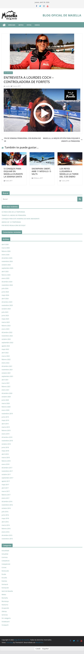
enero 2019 (5, 434)
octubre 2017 (6, 474)
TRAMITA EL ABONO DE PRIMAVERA (14, 215)
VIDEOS (37, 25)
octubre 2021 (6, 373)
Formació (5, 584)
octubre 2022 (6, 339)
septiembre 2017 (7, 478)
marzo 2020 (6, 403)
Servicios (5, 615)
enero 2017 (5, 498)
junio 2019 (5, 417)
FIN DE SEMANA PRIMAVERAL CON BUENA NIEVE (22, 139)
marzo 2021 (6, 383)
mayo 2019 (5, 420)
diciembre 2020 (7, 393)
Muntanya (5, 601)
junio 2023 (5, 315)
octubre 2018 (6, 444)
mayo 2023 (5, 319)
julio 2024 (5, 288)
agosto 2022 (6, 346)
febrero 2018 (6, 461)
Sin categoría (8, 72)
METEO (21, 25)
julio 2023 (5, 312)
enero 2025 (5, 278)
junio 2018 (5, 447)
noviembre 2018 (7, 441)
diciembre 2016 (7, 501)
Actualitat (5, 554)
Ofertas (4, 611)
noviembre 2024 (7, 285)
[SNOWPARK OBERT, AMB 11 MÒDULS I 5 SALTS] (42, 154)
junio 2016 (5, 515)
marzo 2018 (6, 457)
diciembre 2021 (7, 366)
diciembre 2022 (7, 332)
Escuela (4, 578)
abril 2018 (5, 454)
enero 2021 (5, 390)
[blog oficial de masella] (4, 25)
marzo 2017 (6, 491)
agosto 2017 (6, 481)
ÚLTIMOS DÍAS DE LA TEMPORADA (13, 212)
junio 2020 (5, 400)
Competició (5, 561)
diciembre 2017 (7, 468)
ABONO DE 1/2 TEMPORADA (11, 222)
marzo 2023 (6, 322)
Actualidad (5, 551)
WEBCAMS (11, 25)
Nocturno (5, 605)
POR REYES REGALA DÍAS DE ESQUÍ (13, 225)
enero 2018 (5, 464)
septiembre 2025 (7, 268)
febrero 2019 (6, 430)
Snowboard (5, 622)
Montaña (5, 598)
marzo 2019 (6, 427)
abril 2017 (5, 488)
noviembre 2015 (7, 539)
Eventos (4, 581)
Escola (4, 574)
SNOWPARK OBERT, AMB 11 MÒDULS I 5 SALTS (41, 171)
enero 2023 (5, 329)
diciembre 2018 (7, 437)
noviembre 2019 (7, 414)
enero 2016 (5, 532)
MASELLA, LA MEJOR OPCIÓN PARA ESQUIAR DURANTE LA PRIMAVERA (61, 139)
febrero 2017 (6, 495)
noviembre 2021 (7, 370)
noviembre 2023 (7, 305)
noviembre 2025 (7, 261)
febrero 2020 (6, 407)
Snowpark (5, 625)
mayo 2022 (5, 349)
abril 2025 (5, 271)
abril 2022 (5, 353)
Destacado (5, 571)
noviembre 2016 (7, 505)
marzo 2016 (6, 525)
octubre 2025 (6, 265)
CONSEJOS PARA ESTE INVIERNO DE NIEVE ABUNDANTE (20, 219)
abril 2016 (5, 522)
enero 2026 (5, 255)
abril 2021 (5, 380)
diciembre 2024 (7, 282)
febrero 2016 (6, 528)
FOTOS (29, 25)
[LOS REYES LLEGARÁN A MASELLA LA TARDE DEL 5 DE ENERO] (69, 154)
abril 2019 (5, 424)
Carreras (5, 557)
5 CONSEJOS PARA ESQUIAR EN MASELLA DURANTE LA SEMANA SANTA (13, 172)
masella (7, 86)
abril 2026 (5, 244)
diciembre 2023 (7, 302)
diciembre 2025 (7, 258)
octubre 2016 (6, 508)
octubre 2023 (6, 309)
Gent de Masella (7, 591)
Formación (5, 588)
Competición (6, 564)
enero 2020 (5, 410)
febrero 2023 (6, 326)
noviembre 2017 (7, 471)
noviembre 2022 (7, 336)
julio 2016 (5, 512)
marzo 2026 (6, 248)
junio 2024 (5, 292)
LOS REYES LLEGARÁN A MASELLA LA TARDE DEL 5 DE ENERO (69, 172)
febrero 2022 (6, 359)
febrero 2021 (6, 386)
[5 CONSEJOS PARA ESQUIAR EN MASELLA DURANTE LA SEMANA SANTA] (14, 154)
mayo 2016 (5, 518)
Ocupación (5, 608)
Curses (4, 567)
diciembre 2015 (7, 535)
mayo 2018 (5, 451)
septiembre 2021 (7, 376)
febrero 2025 (6, 275)
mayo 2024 (5, 295)
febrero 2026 (6, 251)
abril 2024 (5, 299)
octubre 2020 (6, 397)
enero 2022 (5, 363)
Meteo (4, 594)
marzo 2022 (6, 356)
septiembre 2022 (7, 342)
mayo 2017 (5, 485)
